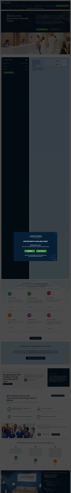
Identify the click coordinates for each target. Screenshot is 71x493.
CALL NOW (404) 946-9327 (29, 251)
